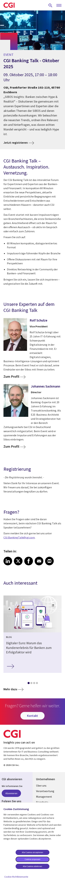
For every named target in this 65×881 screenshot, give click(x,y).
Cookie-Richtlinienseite (16, 876)
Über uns (41, 785)
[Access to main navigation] (59, 5)
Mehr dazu (10, 689)
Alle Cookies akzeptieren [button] (32, 852)
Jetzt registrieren (15, 143)
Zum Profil (11, 376)
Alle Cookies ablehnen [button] (32, 866)
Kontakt (32, 716)
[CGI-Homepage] (9, 5)
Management (44, 796)
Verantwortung (45, 791)
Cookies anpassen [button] (32, 859)
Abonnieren (11, 793)
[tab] (28, 683)
